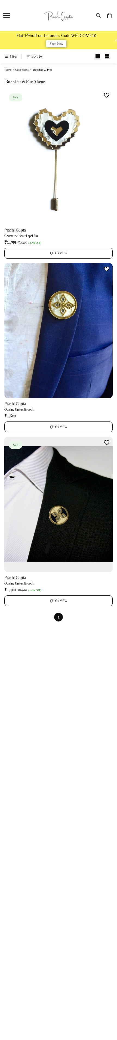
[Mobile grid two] (106, 56)
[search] (98, 15)
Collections (22, 69)
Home (7, 69)
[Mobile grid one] (97, 56)
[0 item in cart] (109, 15)
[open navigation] (6, 15)
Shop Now (56, 44)
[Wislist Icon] (106, 95)
